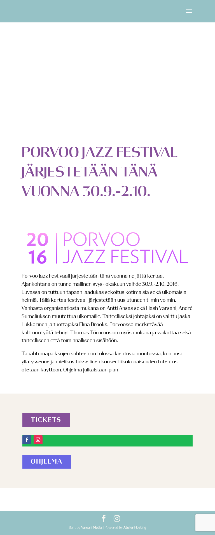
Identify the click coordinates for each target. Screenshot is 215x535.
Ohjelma (46, 462)
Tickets (46, 420)
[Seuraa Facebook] (26, 439)
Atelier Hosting (134, 527)
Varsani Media (91, 527)
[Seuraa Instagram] (38, 439)
